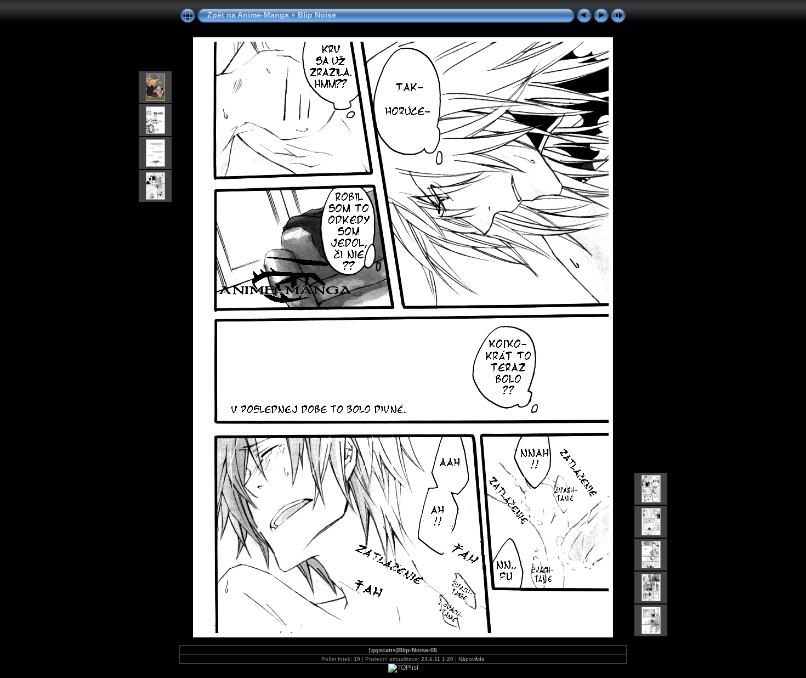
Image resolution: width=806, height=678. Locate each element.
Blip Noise (317, 14)
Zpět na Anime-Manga (248, 14)
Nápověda (471, 659)
